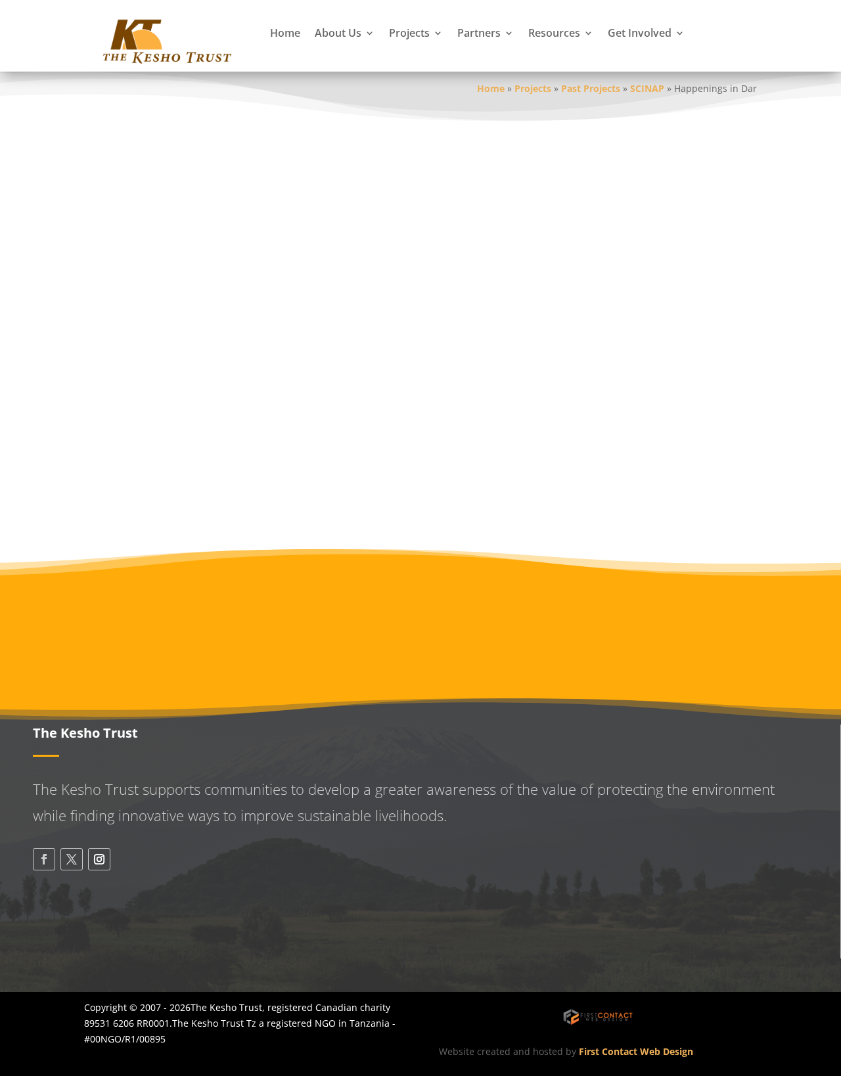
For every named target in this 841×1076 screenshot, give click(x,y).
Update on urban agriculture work (228, 209)
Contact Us (95, 937)
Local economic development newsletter (242, 192)
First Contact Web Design (636, 1051)
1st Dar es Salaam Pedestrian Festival (259, 311)
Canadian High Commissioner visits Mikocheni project (282, 465)
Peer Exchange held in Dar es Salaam (251, 260)
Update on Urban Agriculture (226, 158)
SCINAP (647, 88)
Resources (554, 33)
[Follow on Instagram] (99, 859)
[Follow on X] (71, 859)
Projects (409, 33)
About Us (338, 33)
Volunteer (687, 611)
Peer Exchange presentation (232, 243)
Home (285, 33)
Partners (479, 33)
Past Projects (590, 88)
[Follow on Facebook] (44, 859)
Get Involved (639, 33)
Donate (509, 611)
